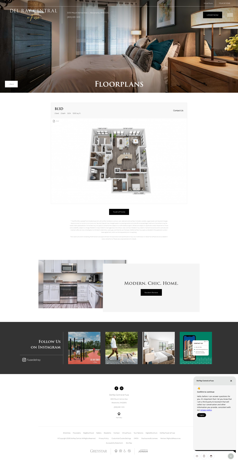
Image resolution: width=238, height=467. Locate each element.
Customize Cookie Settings (121, 438)
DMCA (136, 438)
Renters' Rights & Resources (170, 438)
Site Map (129, 443)
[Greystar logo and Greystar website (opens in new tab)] (98, 452)
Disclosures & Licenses (149, 438)
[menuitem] (67, 432)
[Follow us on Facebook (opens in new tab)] (116, 388)
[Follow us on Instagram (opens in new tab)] (121, 388)
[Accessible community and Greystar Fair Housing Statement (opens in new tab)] (125, 452)
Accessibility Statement (114, 443)
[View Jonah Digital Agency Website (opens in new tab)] (143, 451)
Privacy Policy (104, 438)
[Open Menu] (230, 15)
